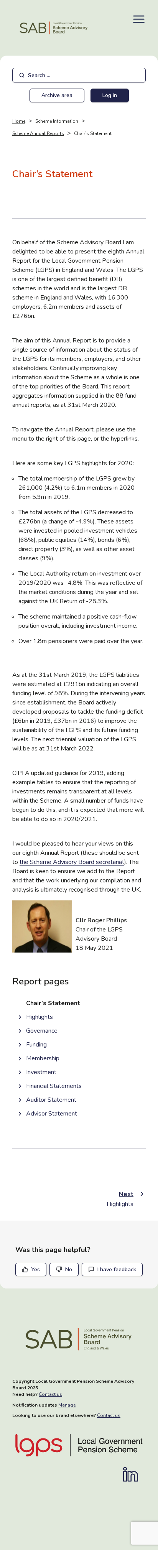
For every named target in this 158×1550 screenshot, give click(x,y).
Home (18, 121)
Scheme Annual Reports (38, 133)
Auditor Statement (51, 1100)
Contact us (50, 1394)
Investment (41, 1072)
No (68, 1269)
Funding (36, 1044)
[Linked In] (134, 1474)
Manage (67, 1405)
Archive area (56, 95)
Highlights (39, 1017)
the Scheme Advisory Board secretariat (72, 862)
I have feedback (116, 1269)
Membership (42, 1058)
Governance (42, 1031)
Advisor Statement (51, 1113)
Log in (109, 95)
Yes (35, 1269)
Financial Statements (54, 1086)
